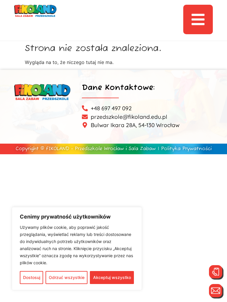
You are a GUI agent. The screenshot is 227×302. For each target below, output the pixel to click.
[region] (77, 248)
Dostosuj (31, 277)
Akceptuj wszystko (112, 277)
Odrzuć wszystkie (67, 277)
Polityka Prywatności (186, 149)
